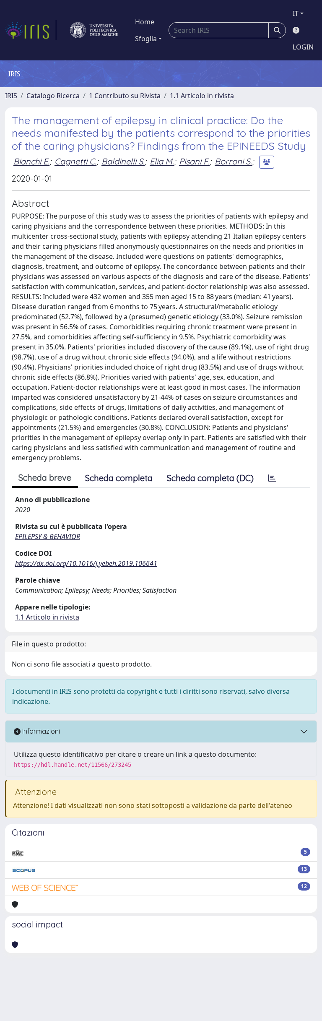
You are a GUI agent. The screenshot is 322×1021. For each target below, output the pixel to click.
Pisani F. (194, 161)
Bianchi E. (31, 161)
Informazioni (40, 731)
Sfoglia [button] (146, 38)
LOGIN (303, 47)
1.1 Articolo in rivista (202, 95)
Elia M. (162, 161)
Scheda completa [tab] (119, 478)
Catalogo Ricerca (53, 95)
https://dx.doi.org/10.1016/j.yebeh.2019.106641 (86, 563)
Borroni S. (233, 161)
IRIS (11, 95)
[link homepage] (30, 30)
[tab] (272, 478)
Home (144, 21)
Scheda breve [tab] (44, 477)
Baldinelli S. (123, 161)
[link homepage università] (94, 30)
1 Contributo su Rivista (125, 95)
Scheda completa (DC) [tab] (210, 478)
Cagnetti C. (75, 161)
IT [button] (296, 13)
